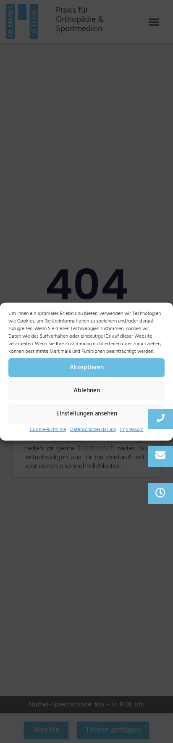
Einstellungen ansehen (86, 413)
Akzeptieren (87, 367)
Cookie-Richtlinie (48, 429)
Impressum (132, 429)
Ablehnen (86, 390)
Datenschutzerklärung (93, 429)
